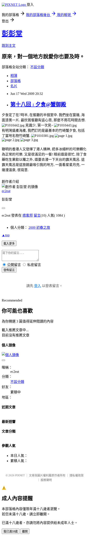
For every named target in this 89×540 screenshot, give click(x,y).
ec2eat (6, 191)
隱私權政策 (77, 475)
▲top (6, 235)
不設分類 (37, 67)
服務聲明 (46, 480)
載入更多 (9, 243)
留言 (37, 215)
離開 (25, 531)
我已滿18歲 (10, 531)
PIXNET (20, 475)
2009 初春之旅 (39, 227)
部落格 (15, 81)
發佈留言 (9, 270)
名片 (13, 86)
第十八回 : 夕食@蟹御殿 (38, 104)
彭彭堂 (12, 33)
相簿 (13, 76)
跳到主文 (9, 45)
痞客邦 (27, 215)
